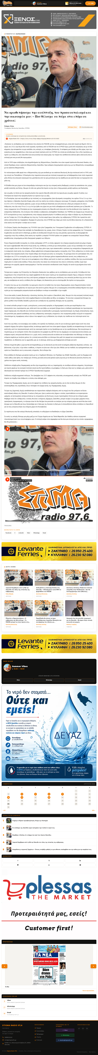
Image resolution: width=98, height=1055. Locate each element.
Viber (28, 533)
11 (21, 797)
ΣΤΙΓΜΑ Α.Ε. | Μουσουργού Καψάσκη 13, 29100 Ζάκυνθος (18, 1043)
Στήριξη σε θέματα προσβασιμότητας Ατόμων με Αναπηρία (30, 820)
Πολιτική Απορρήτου (82, 1052)
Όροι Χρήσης (92, 1052)
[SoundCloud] (87, 1028)
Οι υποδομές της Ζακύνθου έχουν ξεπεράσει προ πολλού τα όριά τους (33, 828)
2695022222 (8, 1037)
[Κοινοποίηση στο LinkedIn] (80, 860)
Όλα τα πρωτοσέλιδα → (89, 990)
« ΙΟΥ (4, 810)
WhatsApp (36, 533)
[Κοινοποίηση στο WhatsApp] (49, 865)
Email (44, 533)
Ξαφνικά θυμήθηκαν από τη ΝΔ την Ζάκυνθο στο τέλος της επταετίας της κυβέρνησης (38, 842)
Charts (38, 1037)
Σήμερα (38, 1028)
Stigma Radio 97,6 (12, 1051)
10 (8, 797)
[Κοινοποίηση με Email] (80, 865)
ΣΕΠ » (93, 810)
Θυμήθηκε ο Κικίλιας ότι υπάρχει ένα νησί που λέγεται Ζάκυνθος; (31, 835)
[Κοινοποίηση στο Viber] (18, 865)
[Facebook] (79, 1028)
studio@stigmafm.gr (66, 1040)
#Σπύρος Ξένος (72, 127)
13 (49, 797)
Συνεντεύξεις (40, 1031)
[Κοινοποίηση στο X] (49, 860)
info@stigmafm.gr (10, 1040)
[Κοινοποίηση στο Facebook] (18, 860)
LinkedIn (21, 533)
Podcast (39, 1040)
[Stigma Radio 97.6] (7, 3)
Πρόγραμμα (39, 1034)
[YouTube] (83, 1028)
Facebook (8, 533)
